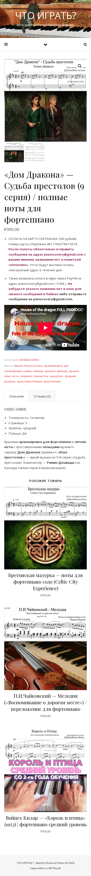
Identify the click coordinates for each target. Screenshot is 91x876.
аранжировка (53, 366)
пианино (26, 376)
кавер (27, 371)
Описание (16, 396)
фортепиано (52, 381)
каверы (38, 371)
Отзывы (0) (42, 396)
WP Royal (54, 868)
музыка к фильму (56, 371)
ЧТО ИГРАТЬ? (45, 15)
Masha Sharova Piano (28, 366)
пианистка (40, 376)
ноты (15, 376)
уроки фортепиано (30, 381)
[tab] (16, 396)
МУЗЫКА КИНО (29, 360)
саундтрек (56, 376)
